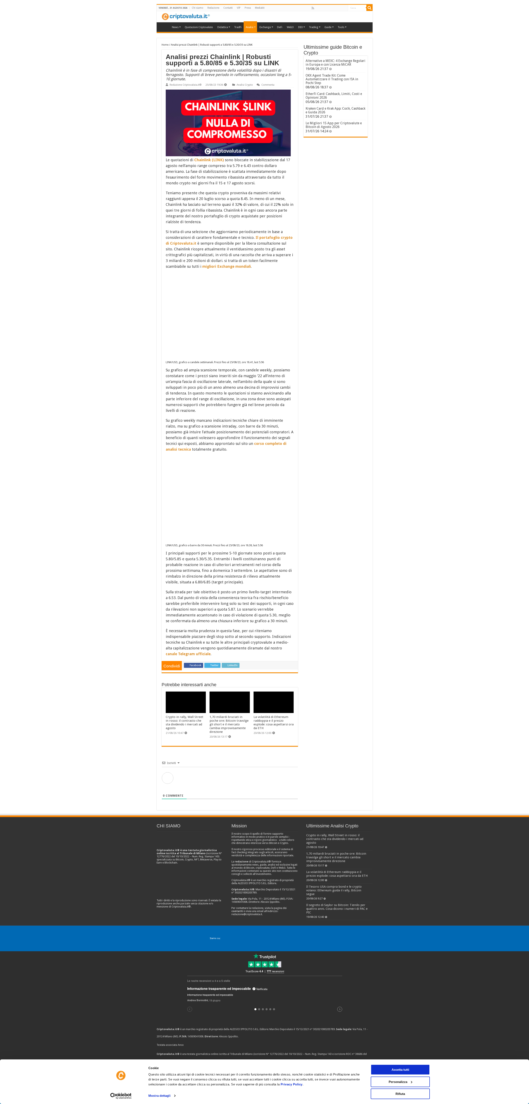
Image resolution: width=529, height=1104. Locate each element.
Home (165, 44)
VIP (239, 7)
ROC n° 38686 (354, 1053)
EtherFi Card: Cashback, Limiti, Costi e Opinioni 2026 (334, 96)
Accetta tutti (400, 1069)
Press (248, 7)
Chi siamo (197, 7)
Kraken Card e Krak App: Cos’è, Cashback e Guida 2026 (335, 110)
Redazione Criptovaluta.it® (186, 84)
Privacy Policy (292, 1084)
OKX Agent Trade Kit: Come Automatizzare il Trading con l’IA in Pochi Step (332, 79)
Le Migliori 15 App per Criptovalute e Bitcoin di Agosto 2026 (334, 125)
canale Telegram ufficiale (188, 654)
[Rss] (313, 8)
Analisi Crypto (245, 84)
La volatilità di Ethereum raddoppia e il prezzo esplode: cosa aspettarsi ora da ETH (274, 722)
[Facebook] (317, 8)
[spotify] (344, 8)
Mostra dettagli (159, 1095)
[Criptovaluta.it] (164, 26)
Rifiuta (400, 1094)
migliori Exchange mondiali (226, 266)
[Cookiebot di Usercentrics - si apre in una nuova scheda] (121, 1096)
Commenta (267, 84)
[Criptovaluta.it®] (265, 16)
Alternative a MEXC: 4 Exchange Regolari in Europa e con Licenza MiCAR (335, 62)
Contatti (228, 7)
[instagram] (340, 8)
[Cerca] (369, 8)
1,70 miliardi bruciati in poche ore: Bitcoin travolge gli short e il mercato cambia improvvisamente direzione (229, 724)
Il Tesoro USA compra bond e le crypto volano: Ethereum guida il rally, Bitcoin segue (334, 890)
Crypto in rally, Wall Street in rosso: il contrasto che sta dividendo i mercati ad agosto (184, 722)
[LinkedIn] (331, 8)
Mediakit (259, 7)
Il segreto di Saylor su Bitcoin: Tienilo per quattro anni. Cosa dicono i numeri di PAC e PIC (337, 908)
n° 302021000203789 (322, 1029)
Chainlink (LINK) (209, 160)
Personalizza (398, 1082)
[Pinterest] (326, 8)
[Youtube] (335, 8)
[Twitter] (322, 8)
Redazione (213, 7)
